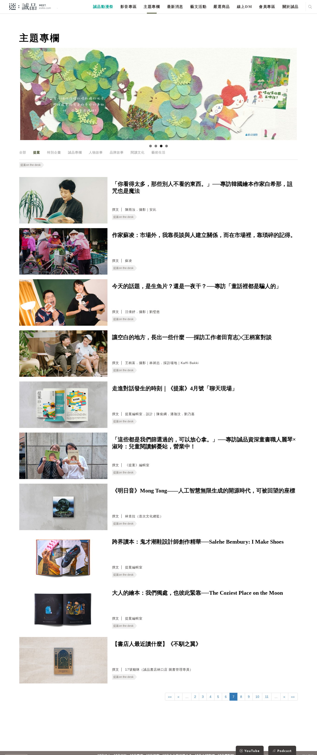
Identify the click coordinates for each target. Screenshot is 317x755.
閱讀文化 (138, 152)
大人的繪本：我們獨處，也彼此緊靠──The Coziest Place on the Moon (197, 593)
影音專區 (128, 7)
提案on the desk (30, 165)
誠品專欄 (75, 152)
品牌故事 (117, 152)
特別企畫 (54, 152)
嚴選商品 (221, 7)
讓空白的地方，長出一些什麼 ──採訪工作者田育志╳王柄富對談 (192, 337)
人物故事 (96, 152)
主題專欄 (152, 7)
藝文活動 (198, 7)
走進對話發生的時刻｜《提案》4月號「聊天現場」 (174, 388)
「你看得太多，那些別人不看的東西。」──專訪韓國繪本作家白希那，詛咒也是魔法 (202, 187)
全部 (22, 152)
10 (257, 697)
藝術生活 (158, 152)
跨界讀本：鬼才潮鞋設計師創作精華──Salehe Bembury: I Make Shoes (198, 542)
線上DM (244, 7)
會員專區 (267, 7)
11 (266, 697)
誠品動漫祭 (103, 7)
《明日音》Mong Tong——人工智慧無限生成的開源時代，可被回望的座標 (203, 491)
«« (170, 697)
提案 (36, 152)
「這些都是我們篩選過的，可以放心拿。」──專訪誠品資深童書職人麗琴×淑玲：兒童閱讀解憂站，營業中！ (204, 443)
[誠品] (30, 6)
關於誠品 (290, 7)
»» (293, 697)
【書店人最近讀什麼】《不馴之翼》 (156, 644)
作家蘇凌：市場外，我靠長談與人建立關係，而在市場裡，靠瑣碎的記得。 (204, 235)
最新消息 (175, 7)
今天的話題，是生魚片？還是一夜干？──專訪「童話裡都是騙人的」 (196, 286)
